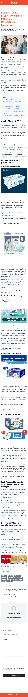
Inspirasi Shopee (8, 29)
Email (4, 659)
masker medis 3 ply (17, 579)
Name (4, 652)
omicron (4, 581)
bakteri (4, 575)
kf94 (7, 547)
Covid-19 (10, 575)
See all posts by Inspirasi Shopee (14, 617)
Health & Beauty (17, 30)
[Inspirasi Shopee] (14, 2)
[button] (1, 2)
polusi (10, 581)
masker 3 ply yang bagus (15, 577)
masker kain (4, 515)
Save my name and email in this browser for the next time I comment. (13, 669)
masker (4, 577)
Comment (5, 639)
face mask (17, 575)
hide (9, 97)
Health (9, 30)
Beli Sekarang (14, 195)
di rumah (15, 547)
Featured (4, 30)
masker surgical (18, 512)
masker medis (6, 579)
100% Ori (11, 566)
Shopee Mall (10, 554)
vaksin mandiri (9, 546)
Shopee (8, 571)
